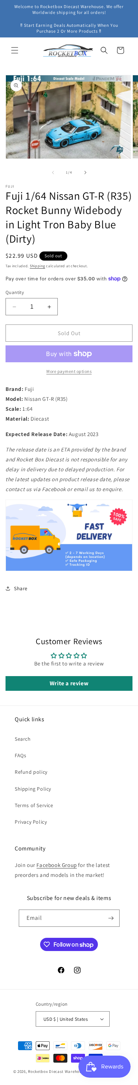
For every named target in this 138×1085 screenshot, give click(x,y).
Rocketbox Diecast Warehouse (57, 1071)
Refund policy (31, 772)
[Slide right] (85, 172)
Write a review (69, 683)
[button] (15, 50)
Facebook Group (56, 864)
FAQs (20, 755)
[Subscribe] (111, 918)
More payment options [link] (69, 371)
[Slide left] (53, 172)
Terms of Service (34, 805)
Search (23, 739)
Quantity (15, 292)
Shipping (37, 266)
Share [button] (21, 588)
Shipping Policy (33, 788)
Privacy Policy (31, 822)
